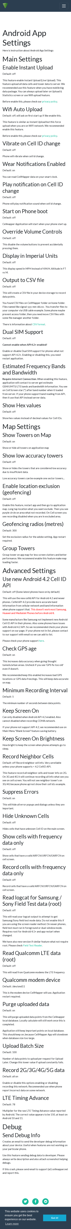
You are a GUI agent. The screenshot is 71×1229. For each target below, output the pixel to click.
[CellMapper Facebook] (35, 1201)
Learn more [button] (12, 1223)
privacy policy (49, 101)
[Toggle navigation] (63, 6)
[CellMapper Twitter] (25, 1201)
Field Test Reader (32, 945)
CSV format (38, 324)
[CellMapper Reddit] (45, 1201)
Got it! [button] (54, 1218)
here (41, 640)
